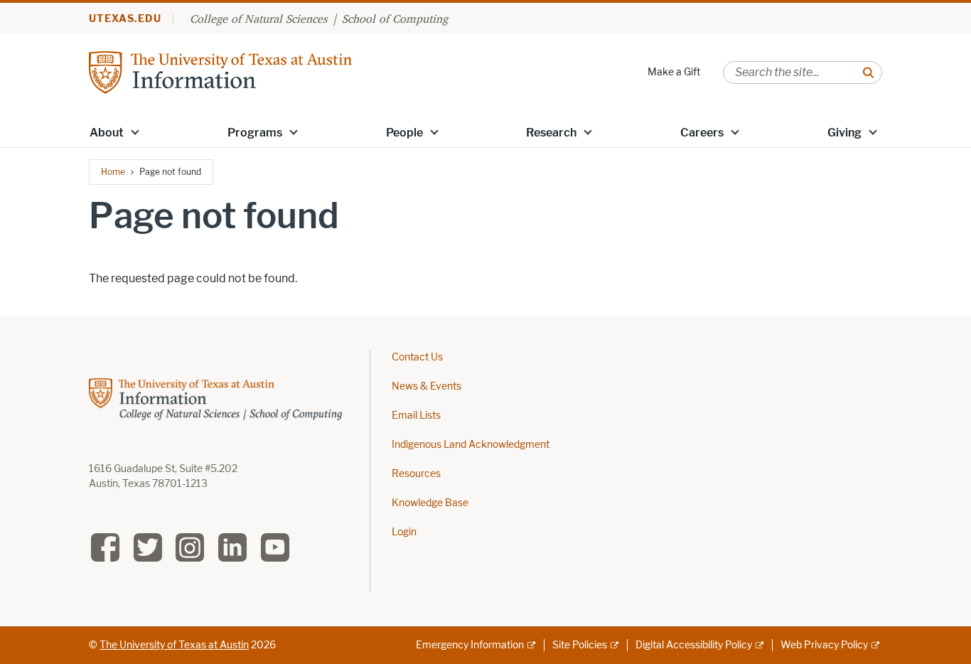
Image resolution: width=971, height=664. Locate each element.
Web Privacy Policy (824, 645)
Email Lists (416, 415)
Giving (844, 132)
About (107, 132)
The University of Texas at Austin (174, 645)
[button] (135, 131)
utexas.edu (125, 19)
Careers (702, 132)
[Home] (220, 71)
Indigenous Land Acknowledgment (470, 445)
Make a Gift (674, 72)
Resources (416, 474)
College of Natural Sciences (258, 18)
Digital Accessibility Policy (693, 645)
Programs (254, 132)
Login (404, 532)
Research (551, 132)
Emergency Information (470, 645)
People (404, 132)
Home (113, 171)
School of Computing (395, 18)
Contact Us (417, 357)
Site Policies (579, 645)
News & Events (426, 386)
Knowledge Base (430, 503)
